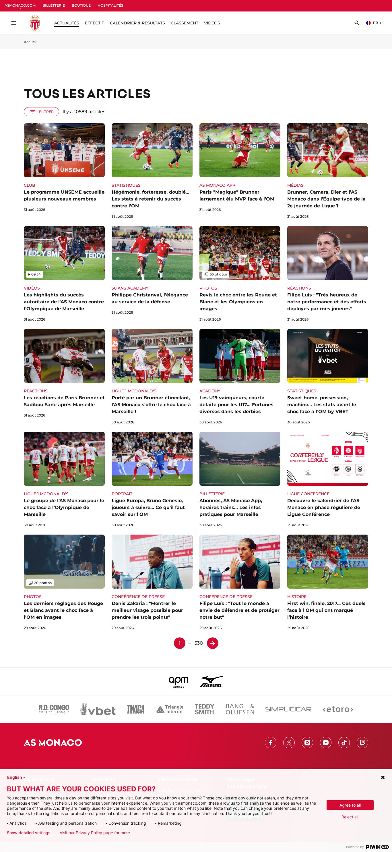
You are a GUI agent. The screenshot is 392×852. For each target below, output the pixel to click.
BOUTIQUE (81, 5)
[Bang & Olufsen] (240, 709)
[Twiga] (135, 709)
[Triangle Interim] (169, 709)
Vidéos (212, 23)
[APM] (179, 681)
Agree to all (350, 805)
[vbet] (97, 709)
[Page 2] (212, 643)
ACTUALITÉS (66, 23)
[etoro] (338, 709)
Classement (184, 23)
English (14, 777)
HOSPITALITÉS (110, 5)
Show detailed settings (29, 832)
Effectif (94, 23)
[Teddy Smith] (204, 709)
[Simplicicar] (288, 709)
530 (199, 643)
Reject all (349, 816)
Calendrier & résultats (137, 23)
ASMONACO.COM (20, 5)
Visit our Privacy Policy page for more (95, 832)
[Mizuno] (211, 681)
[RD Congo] (54, 709)
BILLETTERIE (53, 5)
